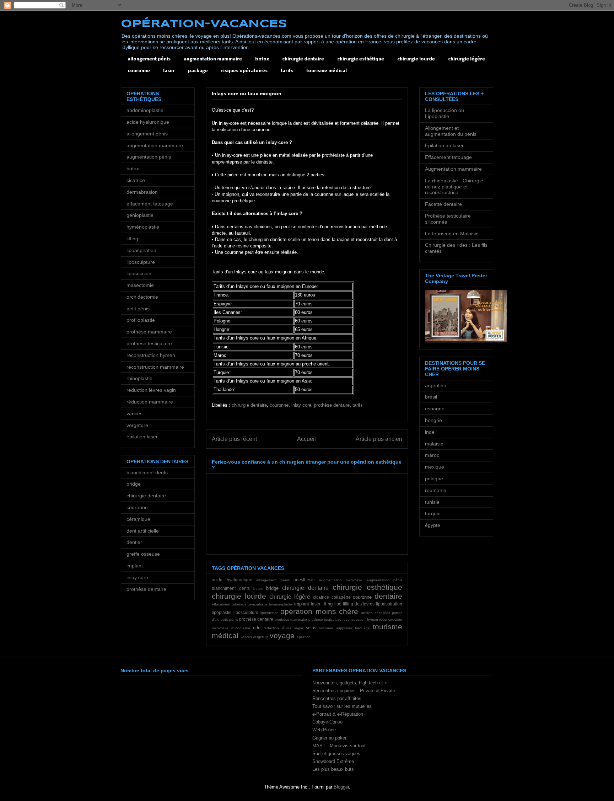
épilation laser (142, 436)
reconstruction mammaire (155, 367)
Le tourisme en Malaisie (452, 233)
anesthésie (304, 579)
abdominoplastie (144, 110)
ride (256, 627)
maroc (432, 455)
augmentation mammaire (213, 59)
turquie (433, 513)
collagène (341, 597)
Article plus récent (234, 439)
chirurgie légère (466, 59)
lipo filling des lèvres (354, 604)
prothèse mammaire (291, 619)
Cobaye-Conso (327, 722)
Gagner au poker (329, 738)
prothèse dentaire (332, 405)
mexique (434, 467)
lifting (327, 604)
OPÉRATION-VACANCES (204, 24)
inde (430, 432)
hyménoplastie (281, 604)
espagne (435, 408)
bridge (272, 588)
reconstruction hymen (360, 619)
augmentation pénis (385, 580)
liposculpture (245, 612)
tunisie (432, 502)
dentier (134, 542)
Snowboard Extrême (333, 761)
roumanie (435, 490)
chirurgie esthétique (360, 59)
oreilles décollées (375, 613)
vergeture (261, 637)
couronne (139, 71)
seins (311, 627)
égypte (432, 525)
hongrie (433, 420)
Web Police (324, 729)
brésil (431, 397)
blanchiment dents (231, 588)
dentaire (388, 596)
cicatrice (321, 597)
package (198, 71)
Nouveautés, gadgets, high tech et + (349, 682)
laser (169, 71)
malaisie (434, 444)
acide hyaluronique (232, 579)
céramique (138, 519)
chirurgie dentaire (303, 59)
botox (262, 59)
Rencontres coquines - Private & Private (353, 690)
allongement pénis (149, 59)
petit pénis (229, 619)
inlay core (301, 405)
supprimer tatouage (353, 628)
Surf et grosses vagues (336, 753)
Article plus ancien (379, 439)
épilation (304, 637)
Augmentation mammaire (453, 169)
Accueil (306, 439)
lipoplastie (222, 612)
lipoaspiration (389, 604)
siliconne (326, 628)
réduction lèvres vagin (283, 628)
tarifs (287, 71)
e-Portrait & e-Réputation (337, 714)
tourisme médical (326, 71)
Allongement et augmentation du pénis (450, 131)
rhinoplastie (240, 628)
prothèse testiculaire (324, 619)
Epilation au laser (444, 145)
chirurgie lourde (416, 59)
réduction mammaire (149, 402)
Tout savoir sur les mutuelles (342, 706)
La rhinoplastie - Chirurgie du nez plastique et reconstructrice (454, 187)
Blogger (341, 787)
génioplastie (258, 604)
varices (246, 637)
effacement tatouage (229, 604)
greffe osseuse (143, 554)
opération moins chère (319, 611)
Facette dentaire (443, 204)
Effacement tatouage (448, 157)
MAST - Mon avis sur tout (339, 745)
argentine (435, 385)
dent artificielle (142, 531)
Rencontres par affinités (336, 698)
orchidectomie (142, 297)
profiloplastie (140, 320)
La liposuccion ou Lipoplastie (444, 113)
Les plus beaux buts (333, 769)
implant (301, 604)
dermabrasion (142, 192)
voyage (282, 635)
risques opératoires (244, 71)
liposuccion (269, 613)
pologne (434, 478)
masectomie (140, 285)
